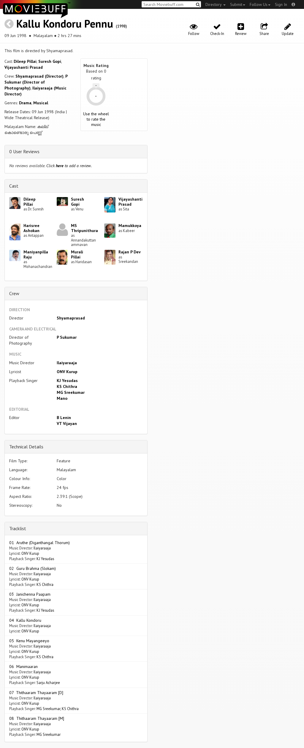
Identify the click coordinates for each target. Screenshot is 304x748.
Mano (62, 398)
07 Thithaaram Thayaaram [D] (36, 692)
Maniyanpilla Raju (35, 254)
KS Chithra (67, 386)
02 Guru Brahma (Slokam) (32, 568)
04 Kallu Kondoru (25, 620)
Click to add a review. (69, 165)
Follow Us (258, 4)
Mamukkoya (129, 225)
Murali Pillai (77, 254)
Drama (25, 103)
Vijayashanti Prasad (23, 67)
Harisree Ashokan (31, 228)
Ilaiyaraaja (67, 362)
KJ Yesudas (67, 380)
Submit (236, 4)
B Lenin (64, 417)
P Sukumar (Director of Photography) (35, 82)
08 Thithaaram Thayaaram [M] (36, 718)
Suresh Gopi (49, 61)
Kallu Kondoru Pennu (64, 24)
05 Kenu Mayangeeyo (29, 640)
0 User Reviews (24, 151)
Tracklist (17, 528)
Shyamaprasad (71, 318)
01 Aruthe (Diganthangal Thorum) (39, 542)
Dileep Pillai (25, 61)
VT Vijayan (67, 423)
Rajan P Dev (129, 252)
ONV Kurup (67, 371)
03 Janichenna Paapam (29, 594)
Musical (40, 103)
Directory (214, 4)
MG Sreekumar (71, 392)
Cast (13, 186)
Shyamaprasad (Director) (39, 76)
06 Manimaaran (23, 666)
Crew (14, 293)
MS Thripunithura (84, 228)
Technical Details (26, 447)
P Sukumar (67, 337)
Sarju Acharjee (48, 682)
